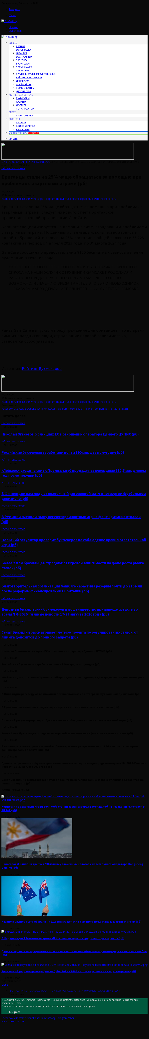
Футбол (21, 122)
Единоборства (25, 126)
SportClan (22, 63)
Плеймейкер (23, 84)
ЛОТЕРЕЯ (21, 105)
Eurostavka (23, 49)
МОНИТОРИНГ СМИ (24, 132)
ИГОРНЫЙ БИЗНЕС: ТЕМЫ (21, 94)
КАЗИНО (21, 101)
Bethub (20, 46)
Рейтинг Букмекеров (29, 77)
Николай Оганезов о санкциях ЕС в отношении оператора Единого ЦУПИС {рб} (70, 434)
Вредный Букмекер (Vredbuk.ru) (35, 74)
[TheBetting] (9, 21)
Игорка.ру (22, 81)
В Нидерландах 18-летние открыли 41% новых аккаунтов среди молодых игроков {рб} (62, 938)
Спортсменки (24, 115)
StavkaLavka (24, 67)
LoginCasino (24, 56)
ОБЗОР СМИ (18, 161)
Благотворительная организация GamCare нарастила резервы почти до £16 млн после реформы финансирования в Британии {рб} (71, 588)
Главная (6, 161)
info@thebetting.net (74, 999)
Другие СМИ (23, 91)
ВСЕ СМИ (13, 42)
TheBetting (23, 70)
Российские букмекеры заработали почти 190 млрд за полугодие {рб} (62, 452)
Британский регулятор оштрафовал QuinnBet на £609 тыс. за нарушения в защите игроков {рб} (68, 971)
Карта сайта (43, 999)
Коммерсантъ (25, 87)
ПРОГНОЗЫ (14, 119)
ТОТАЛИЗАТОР (25, 108)
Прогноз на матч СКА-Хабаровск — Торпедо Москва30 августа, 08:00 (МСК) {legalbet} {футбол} (64, 990)
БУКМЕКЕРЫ (22, 98)
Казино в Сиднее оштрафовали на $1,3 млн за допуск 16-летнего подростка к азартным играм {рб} (71, 921)
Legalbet (21, 53)
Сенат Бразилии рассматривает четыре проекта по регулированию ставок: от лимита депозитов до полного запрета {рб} (69, 635)
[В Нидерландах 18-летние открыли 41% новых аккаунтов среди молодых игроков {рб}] (68, 931)
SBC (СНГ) (21, 60)
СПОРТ (12, 112)
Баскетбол (22, 129)
